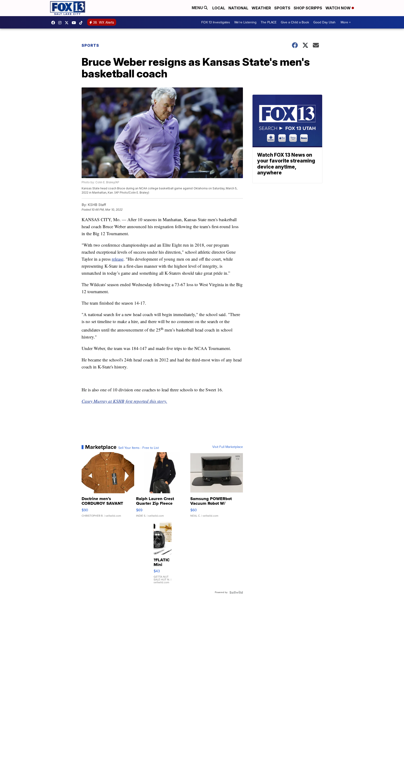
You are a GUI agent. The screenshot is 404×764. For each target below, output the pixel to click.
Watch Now (338, 8)
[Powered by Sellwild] (236, 592)
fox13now (61, 23)
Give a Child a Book (295, 22)
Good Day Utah (324, 22)
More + (346, 22)
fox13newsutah (54, 23)
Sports (282, 8)
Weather (261, 8)
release (117, 259)
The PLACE (269, 22)
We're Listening (245, 22)
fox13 (68, 23)
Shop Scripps (308, 8)
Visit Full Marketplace (227, 447)
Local (218, 8)
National (238, 8)
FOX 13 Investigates (215, 22)
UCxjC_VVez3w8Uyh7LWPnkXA (75, 23)
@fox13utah (82, 23)
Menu (198, 8)
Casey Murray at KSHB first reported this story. (124, 401)
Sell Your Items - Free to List (138, 448)
